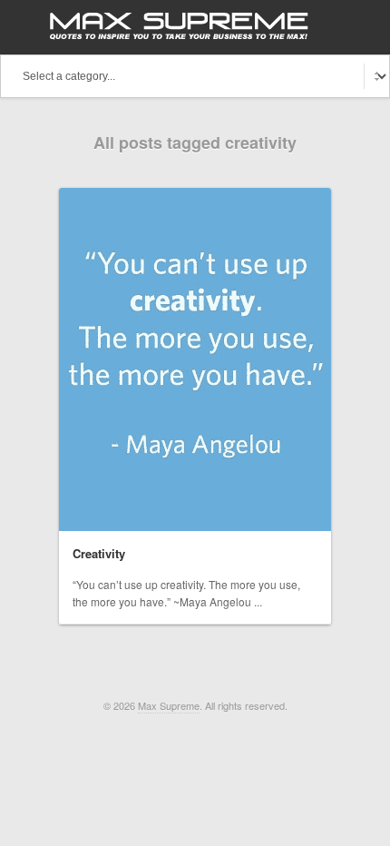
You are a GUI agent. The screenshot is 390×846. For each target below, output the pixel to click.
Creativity (99, 553)
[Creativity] (195, 359)
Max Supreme (169, 705)
